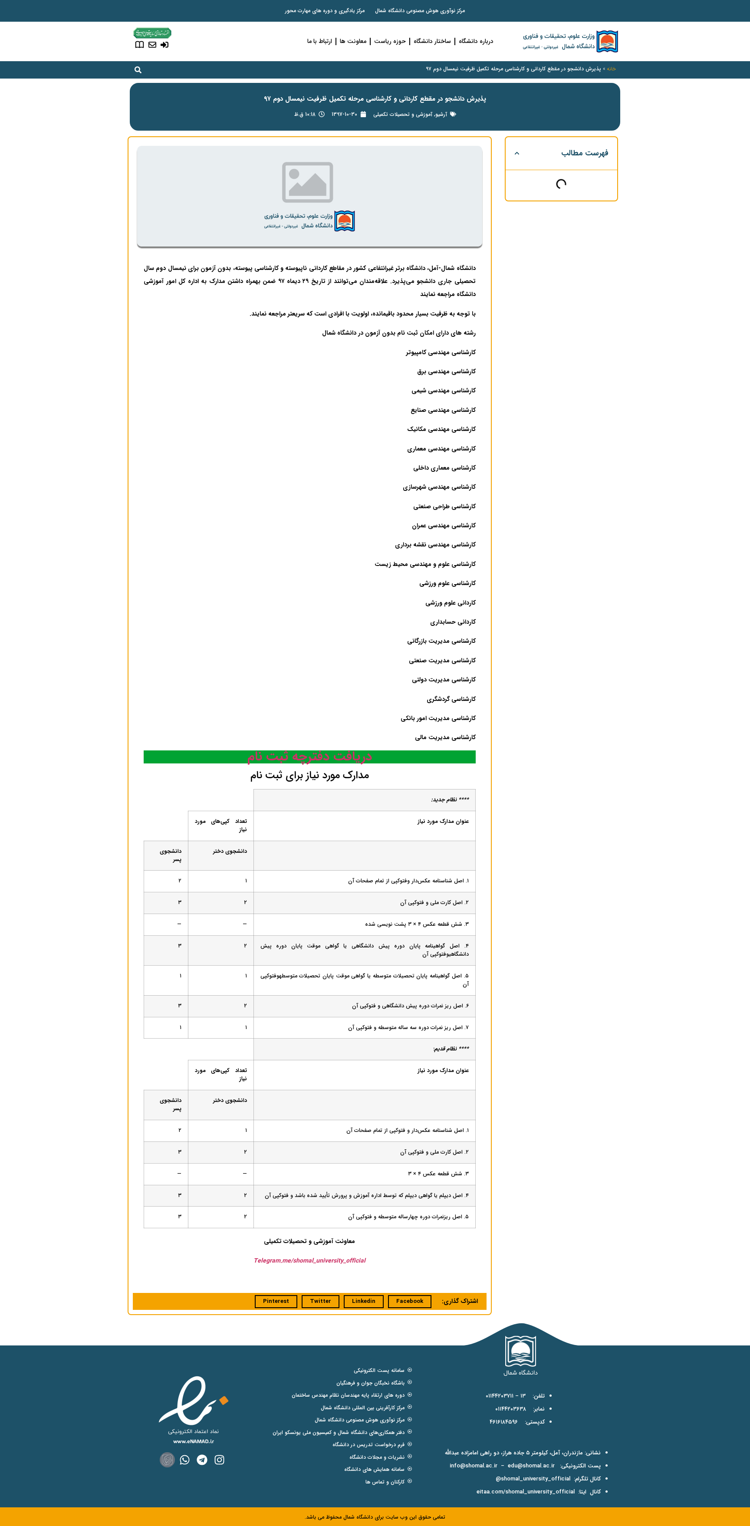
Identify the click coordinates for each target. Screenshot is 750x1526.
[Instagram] (219, 1459)
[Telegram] (202, 1459)
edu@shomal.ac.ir (531, 1465)
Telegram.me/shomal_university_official (309, 1261)
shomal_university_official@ (533, 1478)
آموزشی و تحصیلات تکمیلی (402, 114)
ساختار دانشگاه (432, 41)
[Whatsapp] (184, 1459)
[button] (517, 153)
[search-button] (138, 69)
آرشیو (441, 114)
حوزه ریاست (390, 41)
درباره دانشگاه (476, 41)
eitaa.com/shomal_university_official (526, 1491)
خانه (611, 69)
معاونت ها (353, 41)
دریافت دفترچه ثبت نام (309, 757)
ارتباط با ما (319, 41)
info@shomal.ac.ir (473, 1465)
